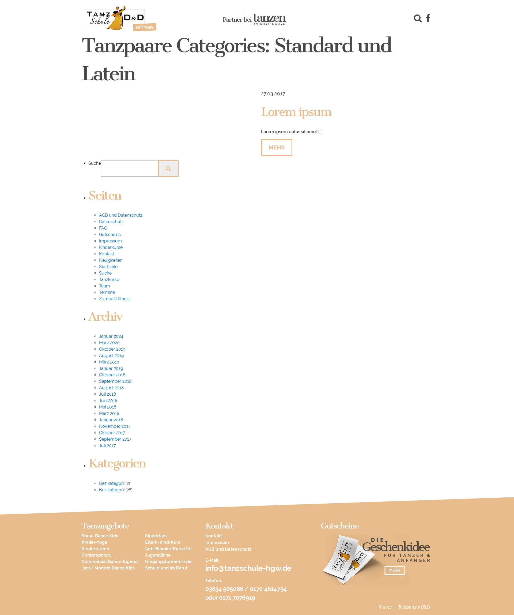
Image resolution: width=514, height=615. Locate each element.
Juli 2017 (107, 445)
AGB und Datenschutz (120, 215)
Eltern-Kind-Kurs (162, 542)
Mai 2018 (107, 407)
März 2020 (109, 342)
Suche (94, 163)
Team (104, 285)
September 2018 (115, 381)
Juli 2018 (107, 394)
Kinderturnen (95, 548)
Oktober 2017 (112, 432)
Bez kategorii (111, 483)
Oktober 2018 (112, 374)
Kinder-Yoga (94, 542)
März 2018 (109, 413)
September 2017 (115, 439)
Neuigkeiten (110, 260)
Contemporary (97, 555)
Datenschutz (111, 221)
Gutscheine (110, 234)
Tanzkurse (109, 279)
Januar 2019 (111, 368)
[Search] (417, 19)
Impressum (110, 240)
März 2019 (109, 362)
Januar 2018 (111, 419)
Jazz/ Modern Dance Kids (108, 568)
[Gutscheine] (376, 562)
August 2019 (111, 355)
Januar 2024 (111, 336)
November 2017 (115, 426)
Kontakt (106, 253)
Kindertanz (156, 535)
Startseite (108, 266)
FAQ (103, 228)
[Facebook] (428, 19)
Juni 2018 (108, 400)
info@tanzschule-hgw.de (248, 568)
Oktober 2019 (112, 349)
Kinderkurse (111, 247)
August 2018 (111, 387)
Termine (107, 292)
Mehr (277, 147)
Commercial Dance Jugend (110, 561)
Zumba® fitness (115, 298)
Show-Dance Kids (100, 535)
